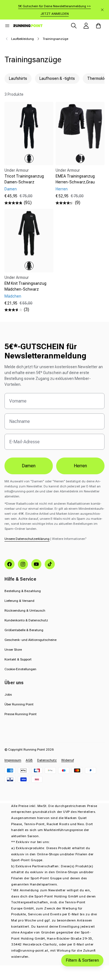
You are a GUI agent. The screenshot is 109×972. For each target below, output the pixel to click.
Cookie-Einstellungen (20, 669)
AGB (29, 760)
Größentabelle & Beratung (23, 630)
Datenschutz (47, 760)
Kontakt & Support (18, 659)
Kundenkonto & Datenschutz (26, 620)
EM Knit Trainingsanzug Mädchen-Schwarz (25, 286)
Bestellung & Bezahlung (22, 591)
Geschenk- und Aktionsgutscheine (30, 640)
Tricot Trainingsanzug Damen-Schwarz (24, 179)
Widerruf (67, 760)
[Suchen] (74, 26)
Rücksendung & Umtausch (24, 610)
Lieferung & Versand (19, 601)
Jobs (8, 694)
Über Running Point (19, 704)
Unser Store (13, 650)
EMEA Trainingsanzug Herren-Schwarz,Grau (75, 179)
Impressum (12, 760)
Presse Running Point (20, 714)
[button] (7, 26)
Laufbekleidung (22, 39)
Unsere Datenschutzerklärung (26, 539)
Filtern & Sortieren (82, 960)
